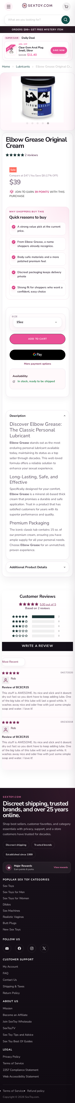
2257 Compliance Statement (20, 1070)
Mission (7, 1008)
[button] (15, 155)
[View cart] (66, 6)
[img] (10, 673)
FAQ (5, 973)
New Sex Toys (12, 929)
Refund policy (35, 1091)
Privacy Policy (11, 1057)
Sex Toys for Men (14, 892)
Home (6, 67)
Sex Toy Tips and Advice (18, 1035)
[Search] (65, 20)
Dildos (7, 904)
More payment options (37, 364)
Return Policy (11, 993)
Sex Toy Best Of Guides (18, 1041)
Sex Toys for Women (16, 898)
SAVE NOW (58, 50)
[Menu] (8, 6)
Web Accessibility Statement (21, 1076)
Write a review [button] (37, 646)
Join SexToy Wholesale (17, 1021)
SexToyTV (9, 1028)
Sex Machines (11, 911)
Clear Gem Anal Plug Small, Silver (31, 49)
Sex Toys (8, 886)
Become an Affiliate (15, 1015)
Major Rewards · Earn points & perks (37, 29)
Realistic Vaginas (13, 917)
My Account (10, 967)
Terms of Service (13, 1063)
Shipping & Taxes (13, 986)
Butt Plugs (9, 923)
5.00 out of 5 (48, 604)
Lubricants (23, 67)
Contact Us (10, 980)
